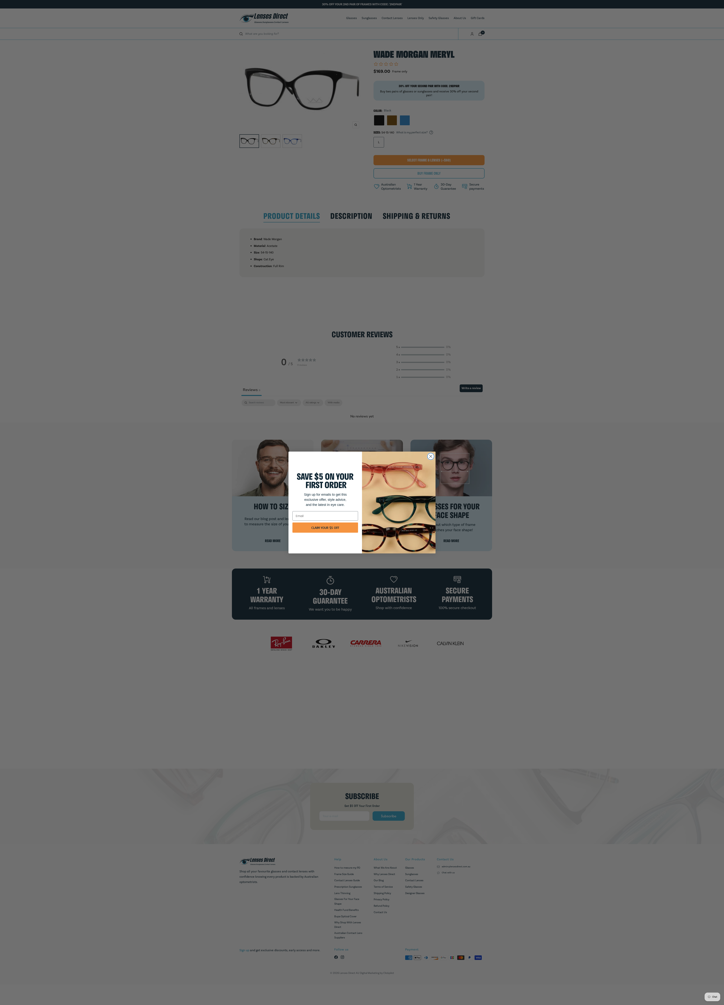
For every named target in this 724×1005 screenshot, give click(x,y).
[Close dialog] (430, 456)
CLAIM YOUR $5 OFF (325, 528)
